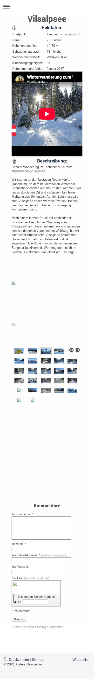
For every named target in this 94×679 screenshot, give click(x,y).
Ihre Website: (20, 566)
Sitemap (38, 660)
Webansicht (81, 660)
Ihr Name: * (19, 544)
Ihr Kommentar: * (23, 514)
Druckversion (19, 660)
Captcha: (30, 578)
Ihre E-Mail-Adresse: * (39, 555)
